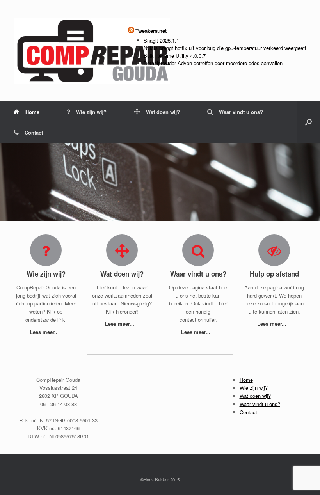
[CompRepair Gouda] (92, 51)
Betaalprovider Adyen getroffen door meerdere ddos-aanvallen (213, 63)
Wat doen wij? (163, 111)
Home (32, 111)
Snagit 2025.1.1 (161, 40)
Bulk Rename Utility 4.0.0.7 (175, 55)
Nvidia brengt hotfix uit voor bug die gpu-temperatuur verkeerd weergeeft (225, 47)
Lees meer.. (44, 331)
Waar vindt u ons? (241, 111)
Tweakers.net (151, 30)
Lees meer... (120, 323)
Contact (34, 132)
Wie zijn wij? (91, 111)
